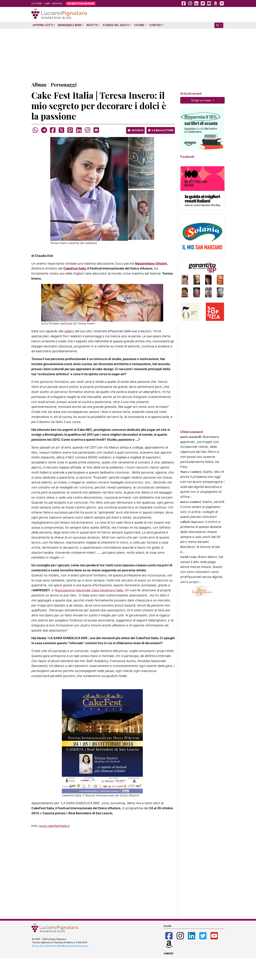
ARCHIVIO (57, 3)
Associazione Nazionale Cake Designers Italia (89, 590)
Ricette (92, 25)
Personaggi (64, 84)
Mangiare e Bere (70, 25)
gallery (69, 331)
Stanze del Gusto (116, 25)
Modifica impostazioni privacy (73, 945)
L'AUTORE (36, 3)
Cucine (139, 25)
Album (38, 84)
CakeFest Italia (74, 268)
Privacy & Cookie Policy (44, 945)
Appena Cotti (43, 25)
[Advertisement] (128, 54)
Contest (155, 25)
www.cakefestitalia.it (54, 826)
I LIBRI (47, 3)
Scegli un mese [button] (201, 100)
